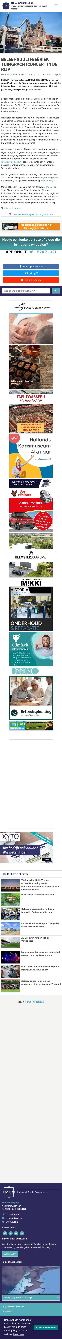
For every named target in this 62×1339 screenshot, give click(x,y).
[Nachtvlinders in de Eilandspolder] (10, 899)
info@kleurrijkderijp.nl (11, 162)
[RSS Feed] (22, 1233)
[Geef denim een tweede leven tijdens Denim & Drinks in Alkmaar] (10, 971)
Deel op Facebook (33, 266)
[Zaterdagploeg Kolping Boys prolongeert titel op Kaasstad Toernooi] (10, 985)
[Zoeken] (56, 290)
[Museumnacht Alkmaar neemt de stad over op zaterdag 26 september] (10, 957)
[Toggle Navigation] (56, 6)
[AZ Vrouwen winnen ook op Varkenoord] (10, 942)
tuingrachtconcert (12, 208)
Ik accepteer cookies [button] (46, 1327)
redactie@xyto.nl (14, 1218)
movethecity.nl (48, 180)
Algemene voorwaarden (13, 1306)
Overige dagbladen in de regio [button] (18, 1297)
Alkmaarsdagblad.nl (22, 3)
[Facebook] (5, 1233)
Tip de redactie (33, 279)
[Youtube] (16, 1233)
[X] (11, 1233)
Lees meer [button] (18, 1334)
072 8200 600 (13, 1214)
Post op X (32, 273)
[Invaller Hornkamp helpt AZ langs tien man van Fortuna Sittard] (10, 928)
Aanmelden (10, 1253)
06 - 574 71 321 (42, 252)
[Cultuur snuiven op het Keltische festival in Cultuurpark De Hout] (10, 913)
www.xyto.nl (12, 1222)
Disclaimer (7, 1312)
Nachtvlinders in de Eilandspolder (38, 894)
